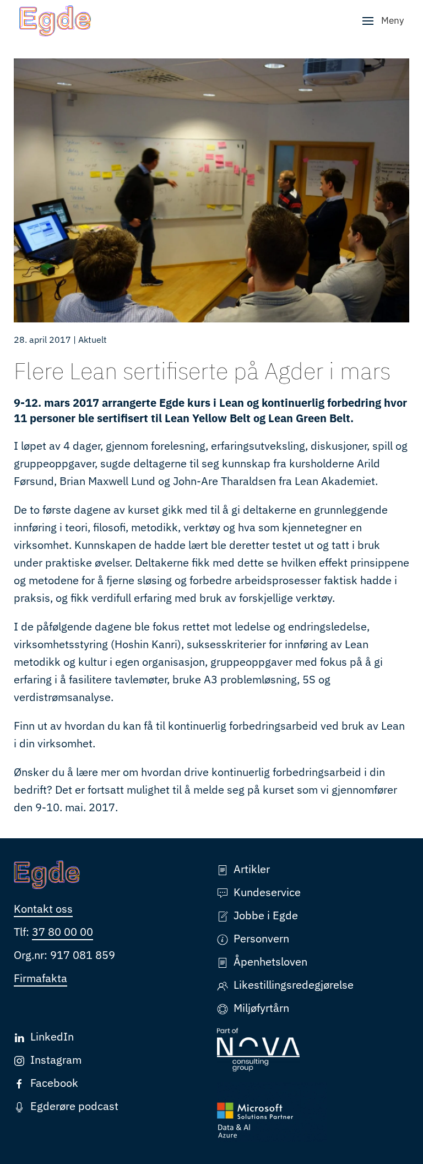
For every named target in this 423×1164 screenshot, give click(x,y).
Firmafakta (40, 978)
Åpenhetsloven (270, 961)
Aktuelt (92, 339)
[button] (383, 21)
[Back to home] (55, 21)
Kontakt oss (43, 908)
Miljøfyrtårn (261, 1007)
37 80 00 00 (62, 931)
